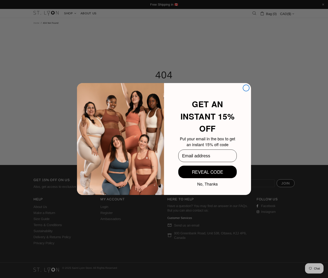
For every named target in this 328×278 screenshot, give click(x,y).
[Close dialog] (246, 88)
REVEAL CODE (207, 172)
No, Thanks (207, 183)
